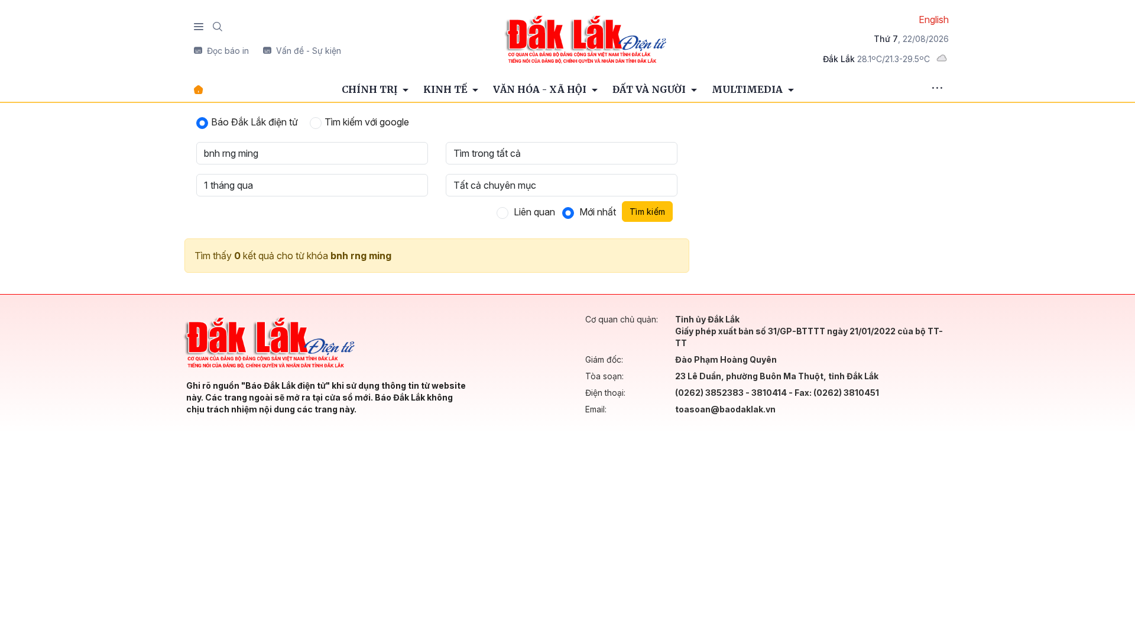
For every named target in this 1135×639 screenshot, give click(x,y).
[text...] (585, 38)
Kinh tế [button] (446, 89)
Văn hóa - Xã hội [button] (541, 89)
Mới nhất (597, 212)
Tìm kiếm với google (367, 122)
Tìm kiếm (647, 211)
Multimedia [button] (748, 89)
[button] (937, 89)
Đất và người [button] (650, 89)
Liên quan (534, 212)
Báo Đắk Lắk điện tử (254, 122)
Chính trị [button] (371, 89)
